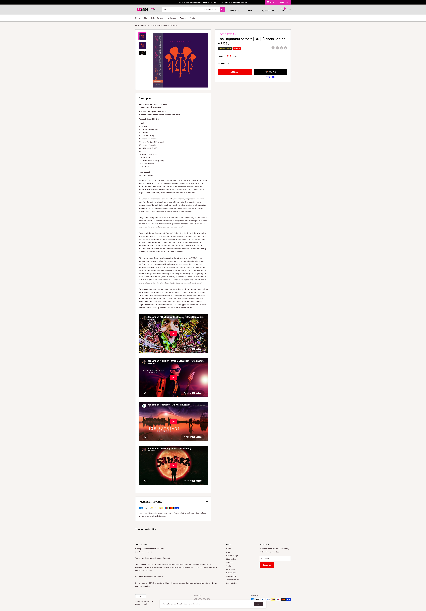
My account (267, 11)
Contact (193, 18)
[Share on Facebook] (273, 47)
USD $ (139, 596)
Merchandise (171, 18)
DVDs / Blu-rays (157, 18)
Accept (258, 604)
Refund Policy (231, 573)
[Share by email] (285, 47)
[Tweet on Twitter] (281, 47)
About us (183, 18)
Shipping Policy (231, 576)
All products (145, 25)
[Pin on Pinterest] (277, 47)
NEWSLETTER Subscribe (279, 2)
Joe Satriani (227, 34)
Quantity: (221, 64)
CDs (145, 18)
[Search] (222, 9)
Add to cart (235, 72)
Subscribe (267, 565)
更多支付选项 (270, 77)
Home (137, 18)
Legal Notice (230, 569)
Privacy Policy (231, 583)
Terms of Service (232, 580)
